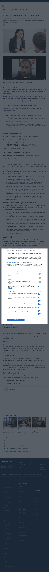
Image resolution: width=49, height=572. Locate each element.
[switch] (39, 274)
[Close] (45, 251)
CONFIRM (16, 319)
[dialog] (24, 286)
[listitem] (24, 271)
